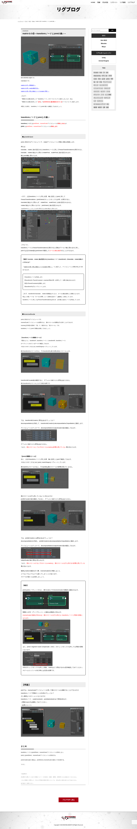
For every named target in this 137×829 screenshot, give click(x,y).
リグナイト (113, 2)
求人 (108, 104)
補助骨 (95, 107)
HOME (93, 2)
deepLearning (97, 75)
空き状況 (105, 2)
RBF (112, 79)
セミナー (103, 91)
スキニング (107, 88)
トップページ (20, 21)
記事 (104, 107)
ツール (108, 91)
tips (94, 82)
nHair (99, 79)
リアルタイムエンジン (103, 53)
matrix (95, 79)
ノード (102, 94)
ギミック (96, 85)
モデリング (107, 97)
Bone (100, 72)
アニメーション (107, 82)
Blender (104, 43)
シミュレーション (98, 88)
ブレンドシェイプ (98, 97)
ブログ (26, 21)
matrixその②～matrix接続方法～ (30, 88)
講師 (107, 107)
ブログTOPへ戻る (68, 800)
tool (97, 82)
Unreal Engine (104, 61)
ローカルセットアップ (100, 104)
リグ (95, 101)
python (108, 79)
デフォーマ (97, 94)
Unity (104, 57)
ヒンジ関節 (108, 94)
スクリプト (97, 91)
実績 (98, 2)
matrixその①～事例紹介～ (28, 85)
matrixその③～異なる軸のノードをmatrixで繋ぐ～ (35, 91)
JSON (110, 75)
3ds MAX (104, 40)
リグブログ (131, 2)
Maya (33, 21)
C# (104, 72)
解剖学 (100, 107)
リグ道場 (122, 2)
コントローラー (103, 85)
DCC (30, 21)
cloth (107, 72)
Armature (96, 72)
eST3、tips (104, 75)
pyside (103, 79)
